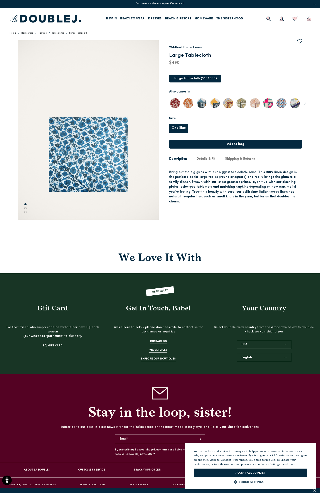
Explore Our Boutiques (158, 359)
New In (111, 18)
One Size (179, 128)
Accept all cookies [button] (250, 472)
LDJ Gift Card (52, 345)
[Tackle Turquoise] (228, 103)
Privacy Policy (139, 485)
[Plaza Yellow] (214, 103)
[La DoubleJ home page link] (46, 18)
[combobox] (264, 344)
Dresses (155, 18)
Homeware (204, 18)
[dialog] (250, 466)
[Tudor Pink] (254, 103)
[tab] (178, 159)
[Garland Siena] (188, 103)
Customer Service (91, 470)
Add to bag (235, 144)
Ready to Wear (132, 18)
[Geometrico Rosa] (268, 103)
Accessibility (180, 485)
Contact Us (158, 341)
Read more (289, 464)
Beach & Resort (178, 18)
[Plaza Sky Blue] (201, 103)
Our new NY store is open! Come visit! (160, 3)
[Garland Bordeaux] (175, 103)
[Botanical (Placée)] (294, 103)
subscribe (200, 439)
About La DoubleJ (37, 470)
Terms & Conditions (92, 485)
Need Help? (160, 291)
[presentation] (178, 159)
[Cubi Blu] (281, 103)
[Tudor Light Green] (241, 103)
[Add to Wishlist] (299, 42)
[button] (250, 482)
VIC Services (158, 350)
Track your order (147, 470)
